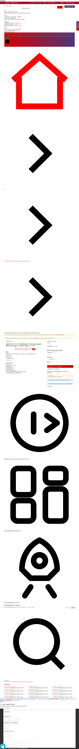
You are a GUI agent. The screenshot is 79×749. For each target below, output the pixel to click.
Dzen (6, 36)
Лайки (16, 36)
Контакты (57, 45)
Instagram (41, 33)
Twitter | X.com (60, 33)
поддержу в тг (37, 338)
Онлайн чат (29, 45)
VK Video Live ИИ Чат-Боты (9, 686)
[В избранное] (48, 343)
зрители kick (30, 681)
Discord (66, 33)
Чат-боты (9, 736)
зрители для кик (18, 681)
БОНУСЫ (44, 2)
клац (18, 30)
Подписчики (27, 36)
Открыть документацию (5, 708)
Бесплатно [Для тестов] (49, 36)
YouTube (23, 33)
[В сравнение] (50, 343)
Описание (9, 360)
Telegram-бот (18, 23)
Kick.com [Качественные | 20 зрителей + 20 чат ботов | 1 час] (15, 607)
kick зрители (24, 681)
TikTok (50, 33)
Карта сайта (9, 737)
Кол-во (49, 361)
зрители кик (7, 681)
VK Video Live (29, 33)
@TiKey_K (17, 24)
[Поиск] (60, 7)
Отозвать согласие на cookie (13, 720)
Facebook (54, 33)
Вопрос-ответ (46, 45)
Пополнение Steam (60, 36)
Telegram (46, 33)
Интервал (49, 357)
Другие (7, 38)
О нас (8, 714)
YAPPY (12, 36)
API (37, 2)
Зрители (8, 733)
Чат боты (33, 36)
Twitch (16, 33)
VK (7, 729)
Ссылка (52, 352)
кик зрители (12, 681)
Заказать (60, 366)
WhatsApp (52, 45)
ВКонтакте (35, 33)
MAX (9, 36)
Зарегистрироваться (8, 29)
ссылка (20, 25)
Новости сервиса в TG (37, 45)
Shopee (71, 33)
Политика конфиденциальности (13, 719)
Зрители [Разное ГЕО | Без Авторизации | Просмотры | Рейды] (17, 261)
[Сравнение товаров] (58, 2)
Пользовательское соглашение (13, 718)
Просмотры (21, 36)
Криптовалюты (39, 36)
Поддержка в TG (22, 45)
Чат (14, 23)
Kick (20, 33)
